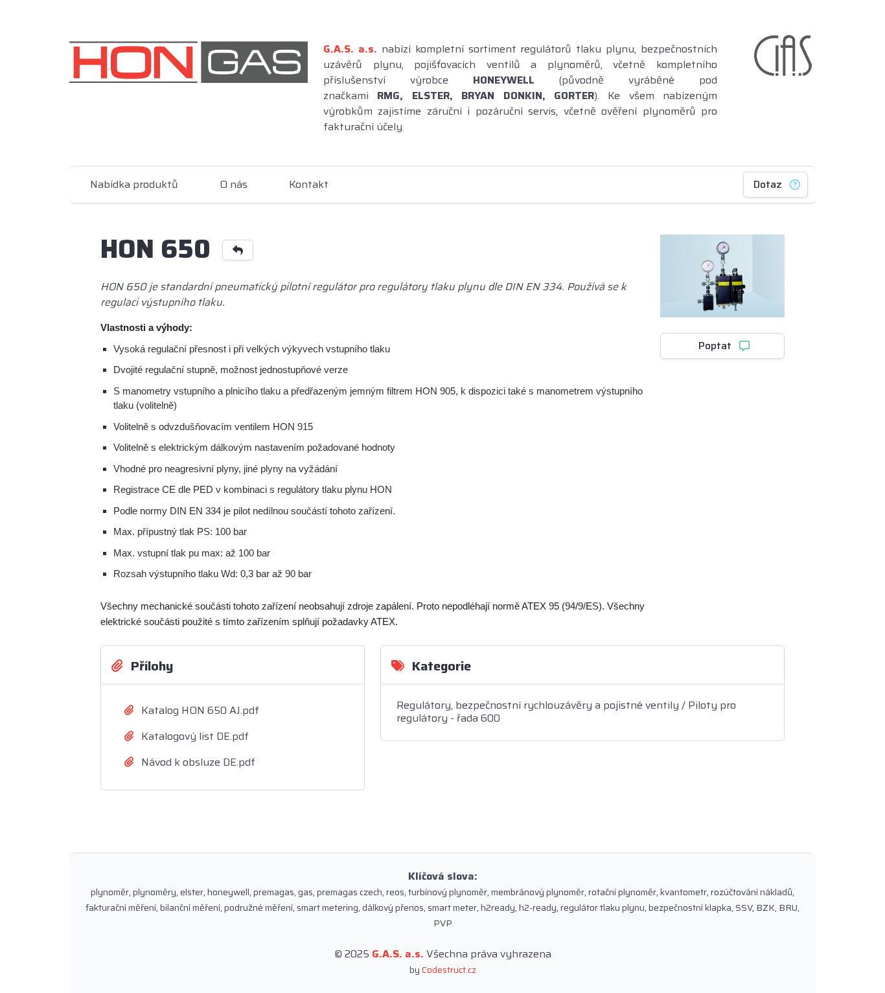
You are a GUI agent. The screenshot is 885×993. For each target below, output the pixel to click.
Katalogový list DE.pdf (194, 736)
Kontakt (308, 184)
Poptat (714, 345)
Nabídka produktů (134, 184)
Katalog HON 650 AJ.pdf (199, 710)
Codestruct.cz (449, 970)
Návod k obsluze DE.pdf (197, 762)
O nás (233, 184)
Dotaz (767, 184)
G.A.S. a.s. (398, 954)
